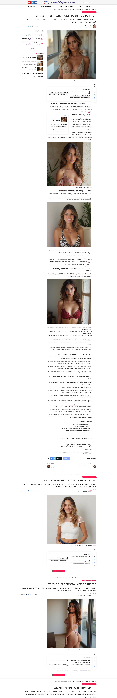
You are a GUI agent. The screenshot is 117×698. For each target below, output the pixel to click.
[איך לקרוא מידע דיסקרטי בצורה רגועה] (40, 57)
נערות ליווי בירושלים (32, 64)
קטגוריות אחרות (31, 6)
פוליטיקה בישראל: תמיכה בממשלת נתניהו (58, 124)
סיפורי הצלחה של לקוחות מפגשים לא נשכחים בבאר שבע (78, 430)
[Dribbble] (26, 44)
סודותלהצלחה (63, 438)
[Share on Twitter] (32, 26)
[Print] (28, 26)
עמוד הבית (88, 6)
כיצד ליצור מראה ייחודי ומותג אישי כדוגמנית (58, 131)
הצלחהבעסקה (77, 438)
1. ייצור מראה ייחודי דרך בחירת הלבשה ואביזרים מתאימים (80, 557)
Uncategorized (40, 76)
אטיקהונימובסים (84, 438)
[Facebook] (37, 35)
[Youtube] (37, 44)
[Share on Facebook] (34, 26)
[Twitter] (26, 35)
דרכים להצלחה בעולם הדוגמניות (47, 6)
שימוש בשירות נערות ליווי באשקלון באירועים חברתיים (59, 661)
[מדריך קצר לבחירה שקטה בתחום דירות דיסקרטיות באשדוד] (40, 63)
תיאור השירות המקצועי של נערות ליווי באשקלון (80, 660)
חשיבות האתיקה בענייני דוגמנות (66, 6)
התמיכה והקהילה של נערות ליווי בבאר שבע (81, 95)
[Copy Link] (30, 26)
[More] (26, 26)
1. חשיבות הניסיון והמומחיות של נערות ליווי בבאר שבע (80, 92)
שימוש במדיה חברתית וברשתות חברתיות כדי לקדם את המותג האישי (59, 558)
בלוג (80, 6)
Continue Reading (58, 571)
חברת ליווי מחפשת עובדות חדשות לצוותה (58, 129)
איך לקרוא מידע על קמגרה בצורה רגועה (29, 67)
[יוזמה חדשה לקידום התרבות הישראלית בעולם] (64, 119)
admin (91, 25)
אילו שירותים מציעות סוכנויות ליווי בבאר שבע (80, 432)
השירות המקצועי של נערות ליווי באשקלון (81, 424)
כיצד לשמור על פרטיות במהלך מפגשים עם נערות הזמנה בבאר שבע (75, 428)
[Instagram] (26, 39)
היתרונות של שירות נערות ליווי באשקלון (81, 662)
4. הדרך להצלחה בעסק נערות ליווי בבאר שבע (58, 92)
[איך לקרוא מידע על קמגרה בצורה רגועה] (40, 69)
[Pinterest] (37, 39)
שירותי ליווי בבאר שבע (73, 405)
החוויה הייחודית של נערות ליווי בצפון (82, 426)
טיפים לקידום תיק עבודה (32, 57)
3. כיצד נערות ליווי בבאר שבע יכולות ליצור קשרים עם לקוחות (80, 98)
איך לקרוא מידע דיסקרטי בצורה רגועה (29, 55)
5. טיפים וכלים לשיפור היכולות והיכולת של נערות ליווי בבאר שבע (58, 95)
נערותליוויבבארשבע (70, 438)
